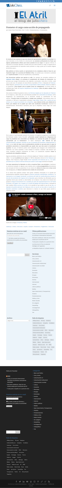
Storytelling (35, 305)
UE (46, 351)
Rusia (48, 347)
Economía (34, 270)
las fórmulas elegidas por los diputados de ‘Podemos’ (42, 93)
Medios (34, 289)
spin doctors (39, 349)
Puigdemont (44, 226)
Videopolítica (35, 310)
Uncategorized (36, 307)
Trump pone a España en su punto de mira (43, 242)
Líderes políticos (36, 286)
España (26, 226)
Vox (33, 312)
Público (25, 222)
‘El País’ (40, 83)
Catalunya (8, 226)
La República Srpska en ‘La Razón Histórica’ (43, 248)
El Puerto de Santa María (38, 332)
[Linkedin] (40, 1)
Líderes (51, 339)
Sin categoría (35, 303)
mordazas (50, 174)
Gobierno (35, 337)
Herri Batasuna (50, 158)
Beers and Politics (36, 256)
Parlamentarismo (34, 30)
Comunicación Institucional (39, 263)
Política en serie (41, 344)
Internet (34, 284)
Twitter (42, 351)
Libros (42, 339)
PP (46, 344)
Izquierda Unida (10, 79)
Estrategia (40, 335)
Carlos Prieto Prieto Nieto (14, 30)
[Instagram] (46, 1)
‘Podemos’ (52, 83)
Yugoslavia (43, 354)
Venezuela (51, 226)
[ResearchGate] (52, 1)
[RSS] (53, 1)
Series (34, 349)
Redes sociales (36, 347)
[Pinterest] (48, 1)
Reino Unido (43, 347)
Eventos (34, 279)
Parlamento (37, 226)
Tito (51, 349)
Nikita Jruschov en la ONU (21, 185)
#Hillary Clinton (36, 320)
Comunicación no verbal (38, 265)
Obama (39, 342)
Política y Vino (35, 298)
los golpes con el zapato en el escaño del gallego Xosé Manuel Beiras (31, 183)
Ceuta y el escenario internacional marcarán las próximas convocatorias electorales (16, 380)
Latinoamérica (36, 339)
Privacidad (14, 371)
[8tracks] (50, 1)
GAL (53, 185)
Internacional (35, 282)
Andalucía (48, 320)
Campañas (45, 323)
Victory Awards (36, 354)
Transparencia (36, 351)
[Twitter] (38, 1)
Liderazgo (47, 339)
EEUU (46, 330)
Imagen (40, 337)
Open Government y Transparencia (41, 291)
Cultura (34, 268)
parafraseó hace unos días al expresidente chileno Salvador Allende (32, 84)
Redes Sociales (36, 300)
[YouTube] (42, 1)
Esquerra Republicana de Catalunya (29, 88)
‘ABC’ (43, 140)
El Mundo (19, 222)
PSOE (50, 344)
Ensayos (34, 275)
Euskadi (31, 226)
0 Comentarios (43, 30)
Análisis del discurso (37, 323)
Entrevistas (35, 277)
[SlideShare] (44, 1)
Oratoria (34, 293)
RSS (9, 376)
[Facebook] (36, 1)
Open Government (46, 342)
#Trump (43, 320)
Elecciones (20, 226)
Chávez (14, 226)
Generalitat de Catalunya (46, 94)
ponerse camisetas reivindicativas (38, 174)
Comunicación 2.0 (36, 261)
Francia (50, 335)
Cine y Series (35, 258)
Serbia (52, 347)
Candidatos (51, 323)
